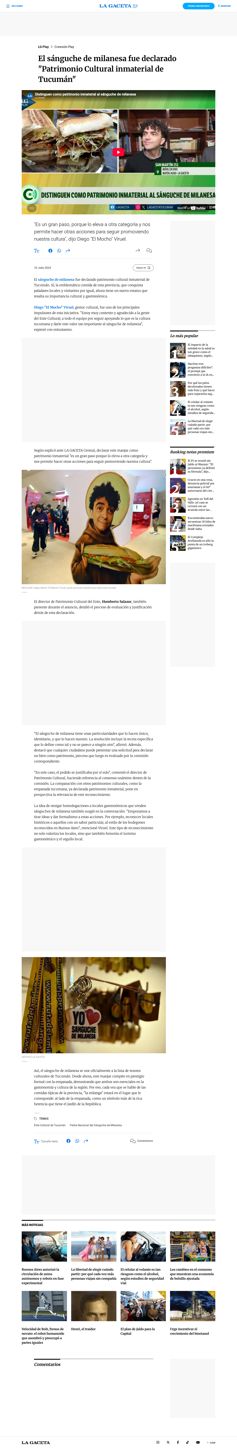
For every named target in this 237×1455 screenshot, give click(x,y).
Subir (212, 1443)
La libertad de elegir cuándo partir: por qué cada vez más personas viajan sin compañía (200, 428)
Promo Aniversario (198, 6)
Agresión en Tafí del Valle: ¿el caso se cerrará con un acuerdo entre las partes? (200, 506)
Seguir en (141, 267)
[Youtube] (198, 1442)
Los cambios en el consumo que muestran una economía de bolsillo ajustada (192, 1274)
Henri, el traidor (83, 1329)
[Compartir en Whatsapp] (59, 251)
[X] (168, 1442)
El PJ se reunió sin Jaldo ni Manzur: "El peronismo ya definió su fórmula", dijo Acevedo (201, 468)
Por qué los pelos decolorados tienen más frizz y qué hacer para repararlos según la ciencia (201, 390)
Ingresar (226, 6)
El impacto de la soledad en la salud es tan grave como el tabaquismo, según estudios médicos (201, 352)
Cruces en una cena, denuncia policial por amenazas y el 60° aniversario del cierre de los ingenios (201, 487)
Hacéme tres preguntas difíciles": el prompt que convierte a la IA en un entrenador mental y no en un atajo (200, 374)
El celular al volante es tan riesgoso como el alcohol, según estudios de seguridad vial (201, 409)
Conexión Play (64, 47)
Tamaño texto (49, 1141)
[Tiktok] (187, 1442)
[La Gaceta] (118, 6)
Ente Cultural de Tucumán (50, 1125)
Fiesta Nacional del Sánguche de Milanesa (96, 1125)
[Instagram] (157, 1442)
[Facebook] (178, 1442)
